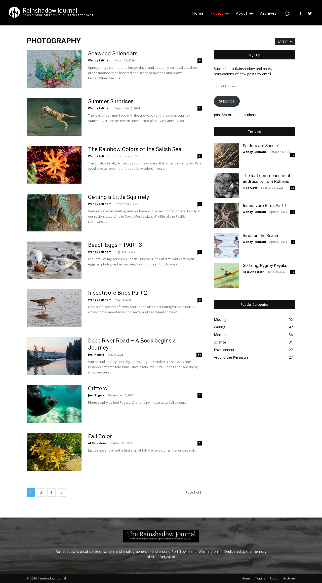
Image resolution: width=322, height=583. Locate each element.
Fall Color (100, 436)
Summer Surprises (111, 101)
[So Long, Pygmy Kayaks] (226, 275)
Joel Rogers (96, 354)
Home (246, 578)
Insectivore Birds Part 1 (265, 205)
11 (292, 212)
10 (292, 154)
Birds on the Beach (260, 235)
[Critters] (54, 404)
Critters (97, 388)
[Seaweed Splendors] (54, 69)
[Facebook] (300, 13)
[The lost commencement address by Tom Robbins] (226, 185)
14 (199, 354)
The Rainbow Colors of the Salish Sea (134, 149)
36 (292, 187)
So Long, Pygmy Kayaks (265, 265)
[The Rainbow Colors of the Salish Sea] (54, 165)
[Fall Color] (54, 452)
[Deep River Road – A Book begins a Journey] (54, 356)
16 (292, 271)
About (274, 578)
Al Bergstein (97, 443)
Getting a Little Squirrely (118, 197)
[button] (287, 13)
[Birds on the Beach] (226, 245)
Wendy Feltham (99, 60)
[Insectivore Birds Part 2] (54, 308)
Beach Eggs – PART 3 (115, 245)
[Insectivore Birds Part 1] (226, 215)
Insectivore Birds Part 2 (117, 293)
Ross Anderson (254, 271)
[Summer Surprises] (54, 117)
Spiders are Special (261, 145)
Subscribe (227, 101)
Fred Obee (250, 187)
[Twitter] (309, 13)
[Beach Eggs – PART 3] (54, 260)
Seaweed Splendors (113, 53)
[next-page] (62, 492)
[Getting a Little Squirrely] (54, 212)
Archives (289, 578)
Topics (260, 578)
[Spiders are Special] (226, 155)
